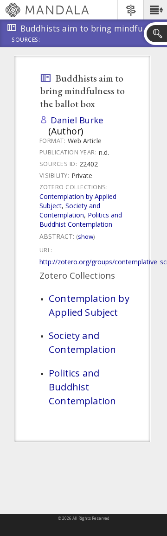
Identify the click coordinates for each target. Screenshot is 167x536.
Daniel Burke (77, 120)
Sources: (26, 40)
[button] (155, 9)
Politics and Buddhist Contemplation (80, 220)
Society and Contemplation (69, 210)
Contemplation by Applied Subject (89, 305)
